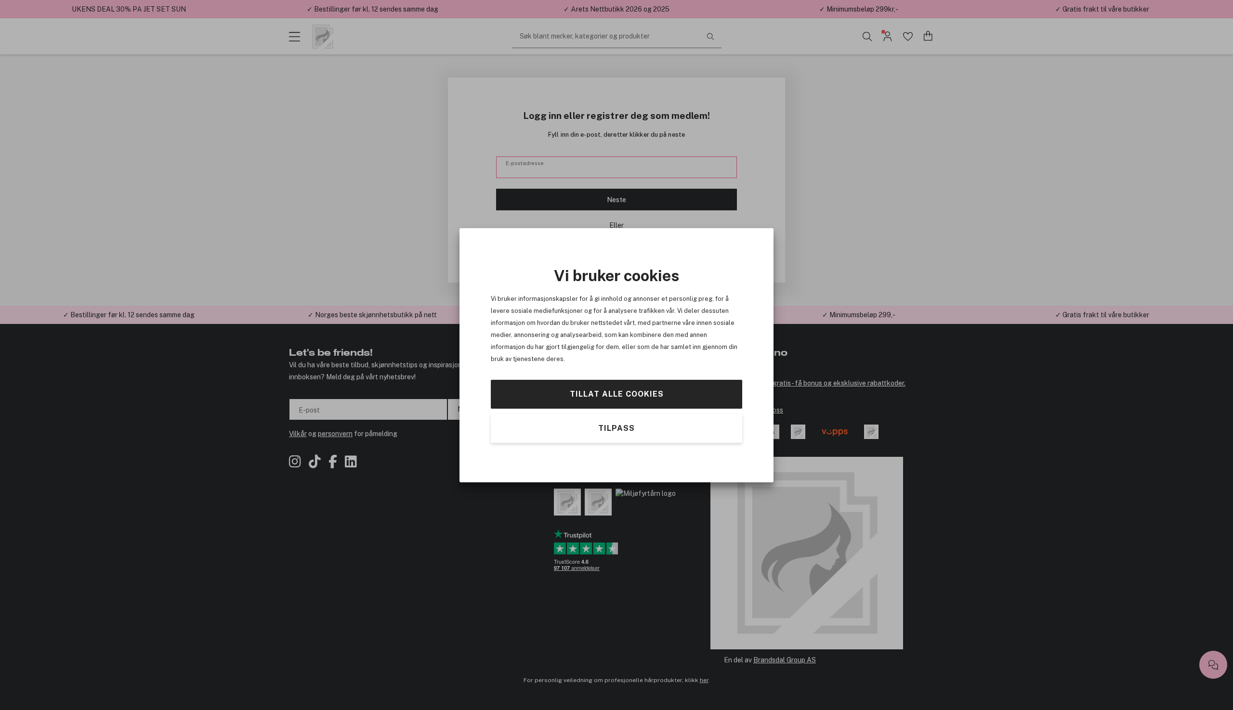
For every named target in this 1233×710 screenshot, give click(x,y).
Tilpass (616, 427)
